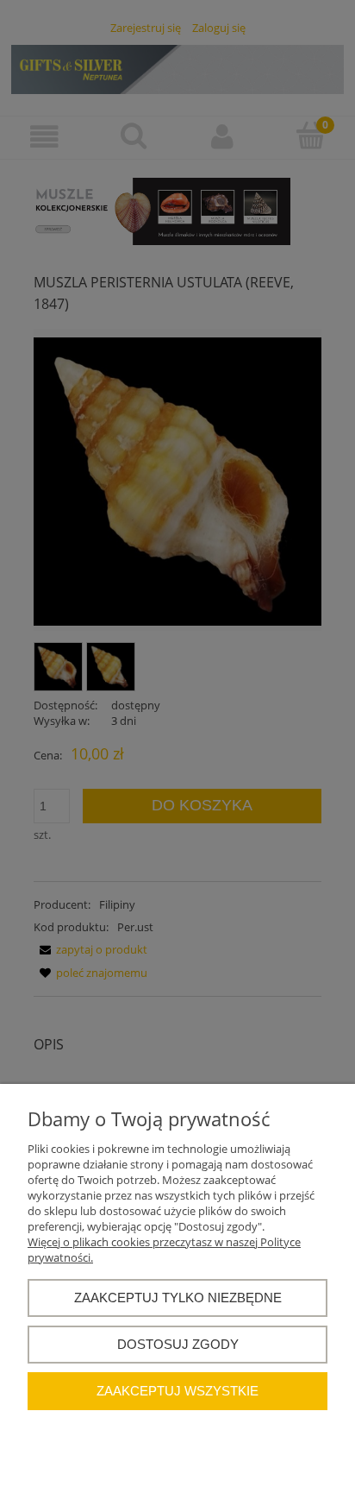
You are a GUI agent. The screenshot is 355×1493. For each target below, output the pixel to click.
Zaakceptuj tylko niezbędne (178, 1297)
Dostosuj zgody (178, 1344)
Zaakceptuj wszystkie (177, 1390)
